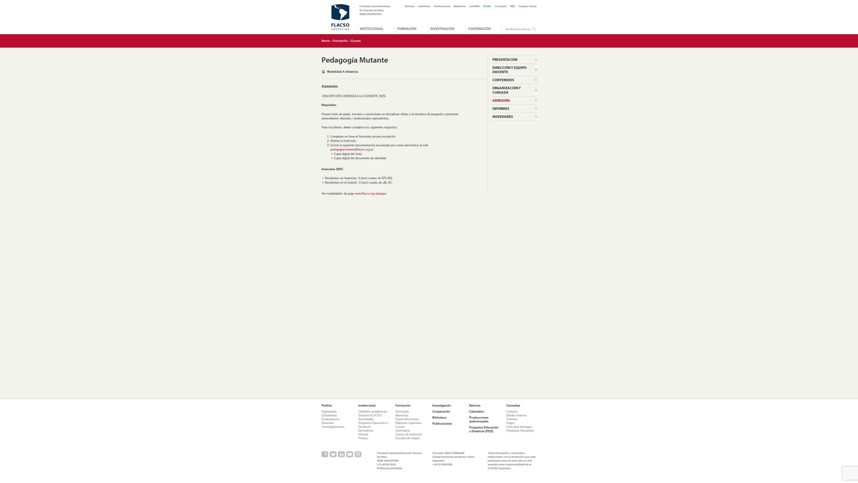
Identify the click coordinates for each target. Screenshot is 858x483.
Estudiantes (329, 415)
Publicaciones (442, 6)
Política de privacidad (389, 468)
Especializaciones (407, 419)
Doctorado (402, 411)
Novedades (502, 116)
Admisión (501, 100)
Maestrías (401, 415)
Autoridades (366, 419)
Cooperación (479, 28)
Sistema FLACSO (370, 415)
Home (326, 40)
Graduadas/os (331, 419)
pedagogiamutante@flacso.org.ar (351, 149)
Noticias (409, 6)
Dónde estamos (516, 415)
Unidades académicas (372, 411)
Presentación (504, 59)
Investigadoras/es (333, 426)
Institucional (372, 28)
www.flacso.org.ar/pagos (371, 193)
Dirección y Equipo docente (509, 69)
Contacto (512, 411)
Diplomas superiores (408, 423)
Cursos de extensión (408, 434)
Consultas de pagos (519, 426)
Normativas (365, 430)
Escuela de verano (407, 438)
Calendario (424, 6)
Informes (500, 108)
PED (512, 6)
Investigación (442, 28)
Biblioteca (460, 6)
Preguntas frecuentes (520, 430)
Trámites (512, 419)
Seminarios (402, 430)
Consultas (501, 6)
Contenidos (503, 80)
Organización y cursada (506, 90)
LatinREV (474, 6)
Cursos (356, 40)
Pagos (510, 423)
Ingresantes (329, 411)
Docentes (328, 423)
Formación (406, 28)
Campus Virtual (527, 6)
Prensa (363, 438)
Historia (363, 434)
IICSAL (487, 6)
